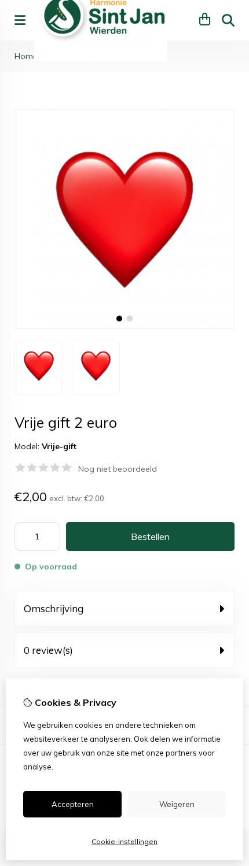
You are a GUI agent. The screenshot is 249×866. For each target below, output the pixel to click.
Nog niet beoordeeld (117, 469)
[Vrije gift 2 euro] (124, 326)
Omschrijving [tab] (53, 608)
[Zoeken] (228, 20)
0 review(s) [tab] (48, 650)
